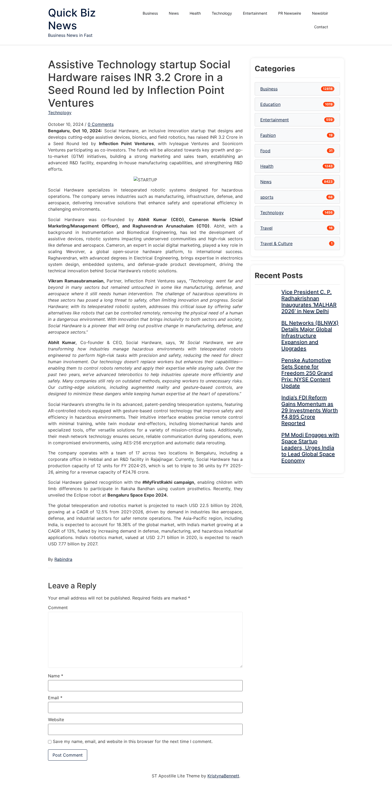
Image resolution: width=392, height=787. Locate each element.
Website (56, 719)
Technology (222, 13)
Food (265, 150)
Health (195, 13)
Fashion (268, 135)
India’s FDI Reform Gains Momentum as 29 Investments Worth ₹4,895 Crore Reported (309, 410)
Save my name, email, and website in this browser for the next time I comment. (133, 741)
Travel (266, 228)
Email (55, 698)
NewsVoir (320, 13)
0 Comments (101, 124)
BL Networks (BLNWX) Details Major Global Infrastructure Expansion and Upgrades (310, 336)
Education (270, 104)
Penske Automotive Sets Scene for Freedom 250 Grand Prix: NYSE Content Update (307, 373)
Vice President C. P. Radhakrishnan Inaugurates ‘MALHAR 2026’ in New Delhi (309, 301)
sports (266, 197)
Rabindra (63, 559)
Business (150, 13)
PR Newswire (289, 13)
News (174, 13)
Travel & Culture (276, 243)
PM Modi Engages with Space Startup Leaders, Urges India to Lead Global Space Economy (310, 448)
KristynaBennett (223, 775)
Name (55, 676)
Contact (321, 27)
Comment (58, 607)
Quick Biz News (72, 19)
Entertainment (255, 13)
